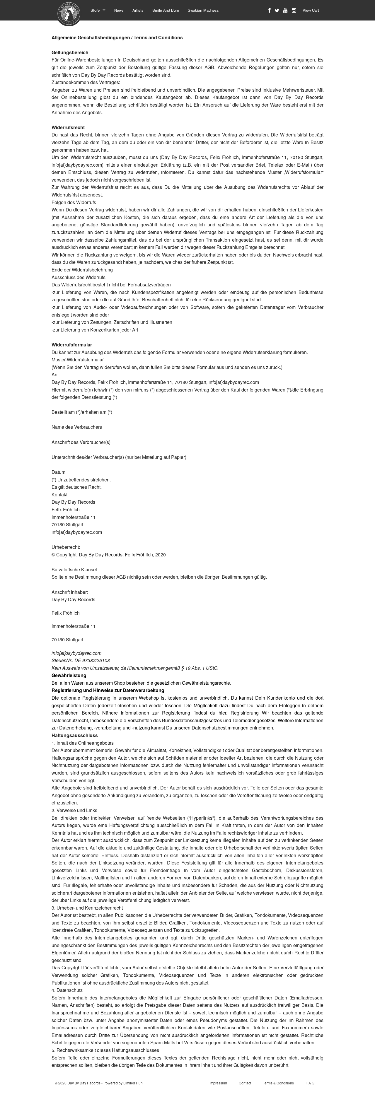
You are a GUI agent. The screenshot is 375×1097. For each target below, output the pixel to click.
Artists (138, 10)
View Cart (311, 10)
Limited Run (133, 1082)
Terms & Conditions (278, 1082)
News (119, 10)
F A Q (310, 1082)
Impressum (218, 1082)
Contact (245, 1082)
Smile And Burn (165, 10)
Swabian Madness (203, 10)
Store (95, 10)
